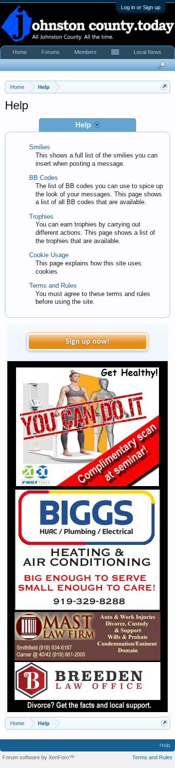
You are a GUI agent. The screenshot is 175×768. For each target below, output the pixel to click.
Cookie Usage (49, 255)
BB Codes (43, 177)
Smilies (39, 147)
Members (85, 52)
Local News (147, 52)
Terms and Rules (53, 285)
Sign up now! (87, 342)
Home (20, 52)
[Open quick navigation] (164, 87)
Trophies (41, 216)
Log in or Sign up (140, 7)
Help (164, 745)
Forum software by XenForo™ (38, 757)
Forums (50, 52)
